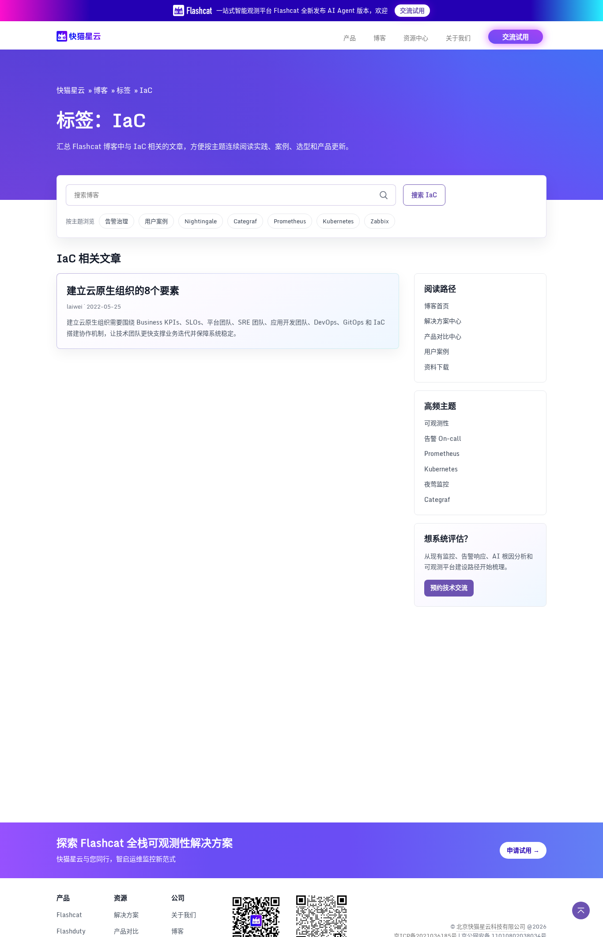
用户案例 (156, 221)
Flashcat (69, 915)
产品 (349, 38)
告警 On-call (442, 438)
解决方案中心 (442, 321)
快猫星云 (71, 90)
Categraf (245, 221)
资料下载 (436, 367)
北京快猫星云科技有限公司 (490, 926)
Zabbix (379, 221)
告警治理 (116, 221)
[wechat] (538, 903)
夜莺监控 (436, 484)
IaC (145, 90)
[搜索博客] (384, 195)
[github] (520, 903)
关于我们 (458, 38)
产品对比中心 (442, 336)
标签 (124, 90)
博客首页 (436, 306)
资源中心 (415, 38)
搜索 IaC (424, 195)
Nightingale (201, 221)
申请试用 (523, 850)
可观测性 (436, 423)
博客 (379, 38)
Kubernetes (338, 221)
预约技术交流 (448, 587)
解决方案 (126, 915)
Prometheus (290, 221)
